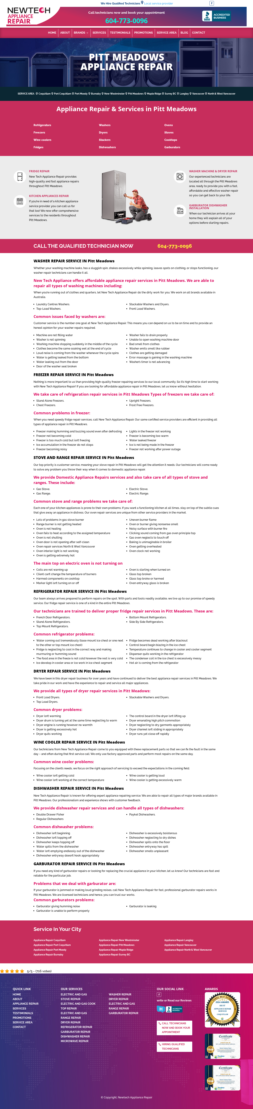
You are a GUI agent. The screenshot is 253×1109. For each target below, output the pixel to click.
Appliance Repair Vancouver (180, 945)
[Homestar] (161, 1012)
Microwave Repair (74, 1041)
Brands (79, 33)
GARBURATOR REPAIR (123, 1013)
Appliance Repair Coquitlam (50, 940)
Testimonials (120, 33)
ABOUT (17, 999)
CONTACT (19, 1027)
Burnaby (96, 93)
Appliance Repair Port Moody (50, 949)
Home (52, 33)
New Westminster (114, 93)
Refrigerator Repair (76, 1027)
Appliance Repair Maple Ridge (116, 949)
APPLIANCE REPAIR (26, 1003)
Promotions (143, 33)
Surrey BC (170, 93)
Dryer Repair (70, 1022)
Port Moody (81, 93)
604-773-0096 (126, 20)
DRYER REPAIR (118, 999)
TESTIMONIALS (23, 1013)
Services (99, 33)
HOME (17, 994)
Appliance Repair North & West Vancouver (188, 949)
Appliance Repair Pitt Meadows (116, 945)
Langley (184, 93)
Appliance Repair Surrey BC (114, 954)
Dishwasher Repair (75, 1036)
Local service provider (158, 3)
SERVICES (19, 1008)
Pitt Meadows (136, 93)
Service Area (167, 33)
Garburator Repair (75, 1032)
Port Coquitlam (62, 93)
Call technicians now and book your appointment (176, 1028)
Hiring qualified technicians (173, 1046)
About (65, 33)
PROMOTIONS (22, 1017)
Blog (184, 33)
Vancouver (198, 93)
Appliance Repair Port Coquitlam (52, 945)
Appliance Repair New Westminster (119, 940)
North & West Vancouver (221, 93)
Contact (198, 33)
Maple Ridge (154, 93)
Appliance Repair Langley (178, 940)
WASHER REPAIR (120, 994)
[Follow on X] (217, 3)
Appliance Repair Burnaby (48, 954)
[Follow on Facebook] (211, 3)
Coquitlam (45, 93)
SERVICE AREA (23, 1022)
